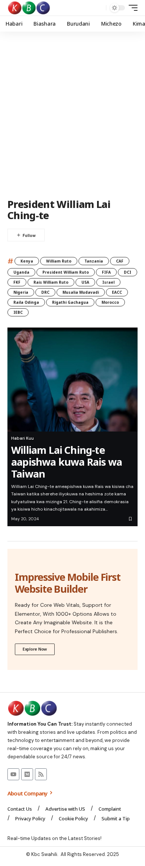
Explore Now (35, 649)
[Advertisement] (72, 115)
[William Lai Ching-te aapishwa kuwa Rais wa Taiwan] (72, 380)
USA (85, 282)
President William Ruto (65, 272)
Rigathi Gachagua (70, 302)
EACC (117, 292)
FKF (16, 282)
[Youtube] (13, 774)
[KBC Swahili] (29, 8)
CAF (119, 261)
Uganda (21, 272)
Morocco (110, 302)
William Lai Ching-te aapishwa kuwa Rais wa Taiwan (66, 462)
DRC (45, 292)
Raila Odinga (26, 302)
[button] (98, 8)
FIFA (106, 272)
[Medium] (27, 774)
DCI (127, 272)
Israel (108, 282)
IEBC (18, 312)
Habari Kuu (22, 438)
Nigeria (20, 292)
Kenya (26, 261)
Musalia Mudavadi (80, 292)
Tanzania (93, 261)
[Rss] (41, 774)
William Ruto (58, 261)
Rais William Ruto (50, 282)
